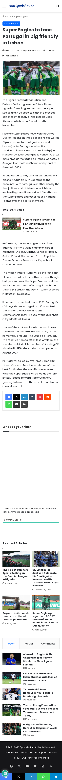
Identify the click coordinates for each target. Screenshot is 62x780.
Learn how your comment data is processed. (29, 510)
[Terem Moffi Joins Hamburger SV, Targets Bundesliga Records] (11, 694)
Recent (11, 643)
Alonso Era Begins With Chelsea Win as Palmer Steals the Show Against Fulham (38, 659)
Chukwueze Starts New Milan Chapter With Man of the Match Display (40, 677)
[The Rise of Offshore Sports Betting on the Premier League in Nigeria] (16, 559)
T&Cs (23, 757)
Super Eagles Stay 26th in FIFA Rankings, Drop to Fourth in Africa (39, 224)
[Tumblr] (32, 397)
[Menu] (4, 7)
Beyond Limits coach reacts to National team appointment (15, 616)
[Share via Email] (16, 404)
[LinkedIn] (24, 397)
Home (8, 16)
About (24, 752)
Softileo (45, 757)
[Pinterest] (40, 397)
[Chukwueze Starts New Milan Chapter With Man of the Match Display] (11, 678)
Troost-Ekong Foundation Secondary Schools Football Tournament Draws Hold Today (40, 710)
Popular (28, 643)
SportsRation (12, 752)
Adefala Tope (12, 50)
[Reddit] (47, 397)
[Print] (24, 404)
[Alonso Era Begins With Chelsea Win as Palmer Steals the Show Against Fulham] (11, 659)
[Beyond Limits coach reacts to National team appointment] (16, 602)
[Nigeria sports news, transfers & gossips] (21, 6)
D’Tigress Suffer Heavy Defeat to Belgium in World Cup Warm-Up (40, 728)
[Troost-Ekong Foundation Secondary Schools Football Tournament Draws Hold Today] (11, 710)
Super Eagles (21, 16)
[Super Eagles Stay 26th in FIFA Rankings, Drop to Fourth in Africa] (11, 224)
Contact (33, 752)
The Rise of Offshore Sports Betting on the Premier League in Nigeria (15, 574)
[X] (16, 397)
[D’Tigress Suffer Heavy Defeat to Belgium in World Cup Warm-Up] (11, 729)
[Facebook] (8, 397)
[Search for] (58, 7)
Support (43, 752)
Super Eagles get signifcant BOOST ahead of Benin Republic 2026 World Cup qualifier (45, 619)
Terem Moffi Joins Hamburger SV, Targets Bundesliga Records (38, 693)
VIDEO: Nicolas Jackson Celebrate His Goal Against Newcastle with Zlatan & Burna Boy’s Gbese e (45, 577)
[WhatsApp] (8, 404)
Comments (48, 643)
